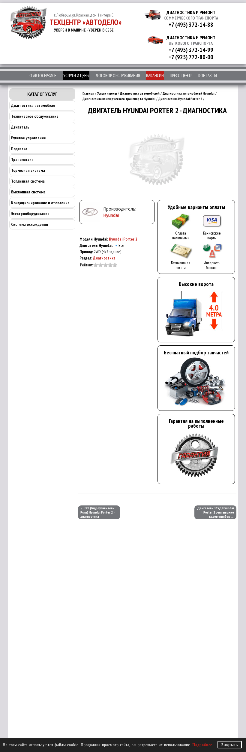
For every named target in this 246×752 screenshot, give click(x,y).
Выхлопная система (28, 192)
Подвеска (19, 148)
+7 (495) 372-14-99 (191, 49)
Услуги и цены (76, 75)
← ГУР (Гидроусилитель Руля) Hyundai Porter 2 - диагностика (97, 512)
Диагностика (104, 258)
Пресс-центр (181, 75)
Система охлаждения (29, 224)
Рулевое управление (28, 138)
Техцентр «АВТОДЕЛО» (86, 22)
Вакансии (155, 75)
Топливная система (28, 181)
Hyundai (111, 215)
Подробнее (202, 745)
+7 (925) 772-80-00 (191, 57)
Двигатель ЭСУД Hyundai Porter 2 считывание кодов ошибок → (215, 512)
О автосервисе (42, 75)
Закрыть (229, 744)
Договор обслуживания (117, 75)
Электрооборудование (30, 213)
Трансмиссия (22, 159)
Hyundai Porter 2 (123, 239)
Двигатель (20, 127)
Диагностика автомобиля (33, 105)
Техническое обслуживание (34, 116)
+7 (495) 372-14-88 (191, 24)
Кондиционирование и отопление (40, 202)
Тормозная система (28, 170)
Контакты (207, 75)
